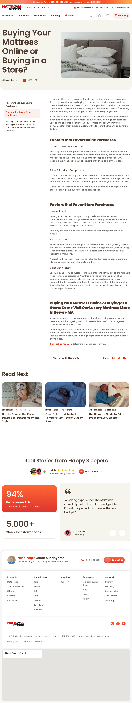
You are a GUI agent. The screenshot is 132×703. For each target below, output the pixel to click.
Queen (37, 586)
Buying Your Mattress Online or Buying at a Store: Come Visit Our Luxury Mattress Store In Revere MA (22, 126)
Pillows (10, 591)
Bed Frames (12, 600)
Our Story (64, 582)
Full (35, 591)
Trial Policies (111, 595)
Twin (36, 595)
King (36, 582)
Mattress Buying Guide (90, 583)
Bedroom (24, 15)
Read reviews (92, 471)
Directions (103, 7)
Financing (123, 15)
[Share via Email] (125, 358)
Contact (80, 636)
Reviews (86, 599)
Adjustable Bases (15, 586)
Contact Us (43, 7)
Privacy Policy (13, 641)
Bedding (55, 15)
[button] (99, 16)
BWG (109, 636)
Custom (38, 609)
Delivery (109, 582)
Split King (38, 605)
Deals (71, 15)
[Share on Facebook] (113, 358)
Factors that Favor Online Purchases (19, 104)
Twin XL (37, 600)
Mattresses (8, 15)
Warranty (109, 600)
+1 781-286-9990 (122, 7)
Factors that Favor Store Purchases (18, 114)
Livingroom (40, 15)
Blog (85, 589)
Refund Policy (111, 591)
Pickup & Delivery (85, 7)
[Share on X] (119, 358)
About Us (31, 7)
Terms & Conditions (33, 641)
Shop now (95, 2)
